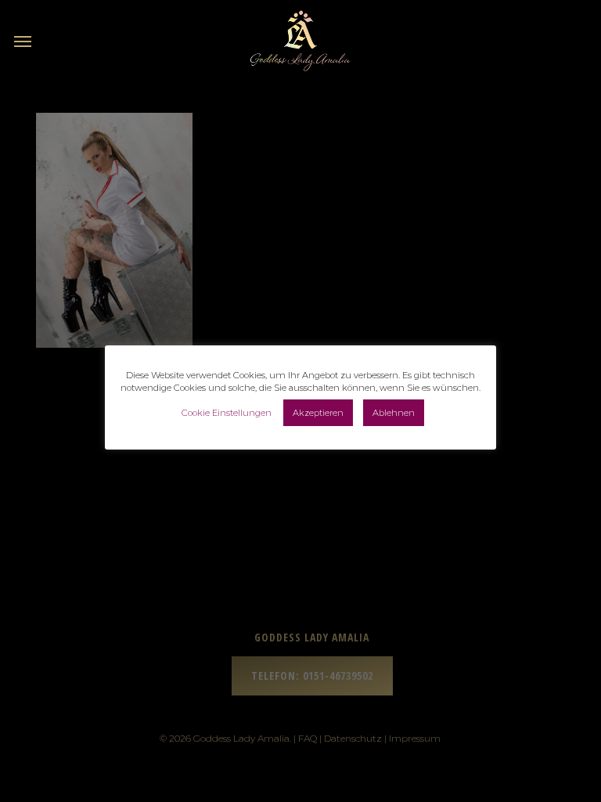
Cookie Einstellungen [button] (227, 412)
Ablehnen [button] (393, 412)
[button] (22, 41)
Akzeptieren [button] (318, 412)
